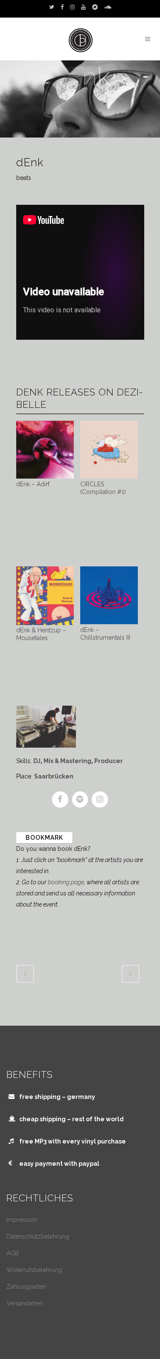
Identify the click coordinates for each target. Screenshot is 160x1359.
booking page (66, 882)
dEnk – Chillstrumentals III (105, 633)
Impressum (22, 1219)
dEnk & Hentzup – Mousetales (41, 634)
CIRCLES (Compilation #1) (103, 488)
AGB (12, 1253)
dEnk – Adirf (32, 484)
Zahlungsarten (26, 1286)
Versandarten (24, 1303)
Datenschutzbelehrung (37, 1236)
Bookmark (44, 837)
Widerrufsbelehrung (34, 1269)
